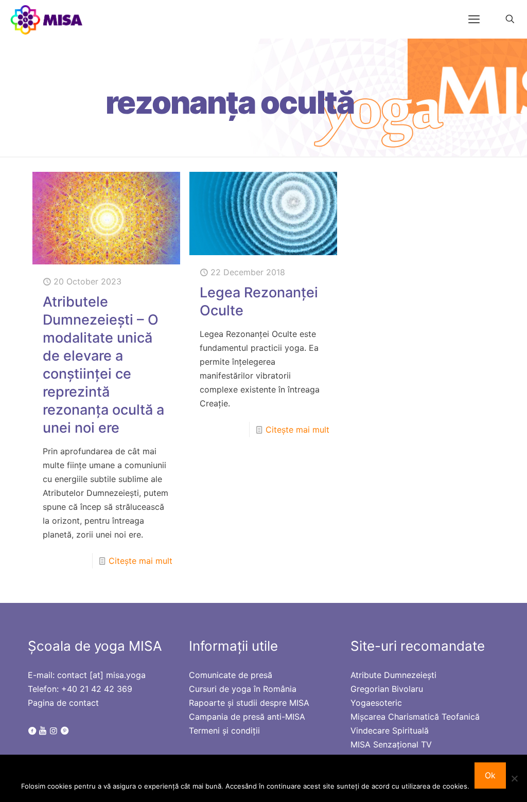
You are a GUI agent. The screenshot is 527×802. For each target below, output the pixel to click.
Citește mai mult (140, 561)
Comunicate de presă (230, 675)
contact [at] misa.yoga (101, 675)
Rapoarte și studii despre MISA (249, 703)
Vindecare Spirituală (389, 730)
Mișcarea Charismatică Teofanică (415, 716)
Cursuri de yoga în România (242, 689)
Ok (490, 775)
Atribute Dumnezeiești (393, 675)
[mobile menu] (474, 19)
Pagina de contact (63, 703)
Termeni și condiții (224, 730)
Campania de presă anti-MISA (247, 716)
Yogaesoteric (376, 703)
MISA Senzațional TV (391, 744)
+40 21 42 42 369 (96, 689)
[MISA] (47, 19)
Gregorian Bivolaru (386, 689)
